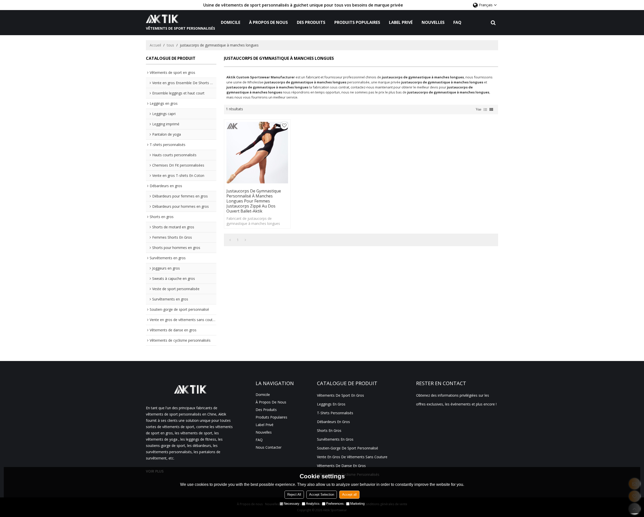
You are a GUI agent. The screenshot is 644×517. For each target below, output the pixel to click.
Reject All (294, 494)
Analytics (312, 503)
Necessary (291, 503)
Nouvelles (433, 22)
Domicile (230, 22)
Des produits (311, 22)
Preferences (335, 503)
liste (485, 109)
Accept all (349, 494)
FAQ (457, 22)
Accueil (155, 45)
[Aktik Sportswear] (180, 19)
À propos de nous (268, 22)
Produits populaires (357, 22)
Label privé (401, 22)
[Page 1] (230, 240)
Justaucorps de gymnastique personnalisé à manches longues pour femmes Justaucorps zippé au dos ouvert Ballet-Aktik (253, 201)
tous (170, 45)
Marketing (357, 503)
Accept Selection (321, 494)
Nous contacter (268, 447)
